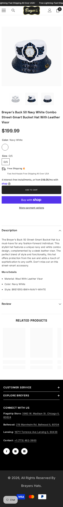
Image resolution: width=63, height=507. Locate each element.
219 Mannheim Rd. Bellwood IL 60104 (37, 424)
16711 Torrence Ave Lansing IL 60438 (36, 431)
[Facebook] (6, 451)
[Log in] (50, 10)
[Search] (13, 10)
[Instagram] (15, 451)
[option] (31, 56)
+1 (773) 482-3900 (25, 440)
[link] (14, 362)
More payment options (31, 207)
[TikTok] (24, 451)
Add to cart (31, 190)
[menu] (4, 10)
